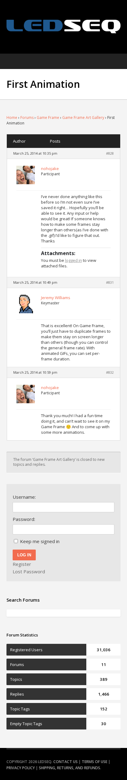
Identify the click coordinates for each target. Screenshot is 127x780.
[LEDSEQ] (63, 26)
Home (11, 117)
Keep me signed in (39, 541)
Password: (24, 519)
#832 (110, 372)
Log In (24, 555)
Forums (27, 117)
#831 (110, 282)
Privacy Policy (20, 767)
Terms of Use (94, 761)
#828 (110, 153)
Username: (24, 497)
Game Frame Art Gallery (83, 117)
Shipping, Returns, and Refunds (69, 767)
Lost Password (29, 571)
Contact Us (65, 761)
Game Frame (48, 117)
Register (22, 564)
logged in (73, 260)
